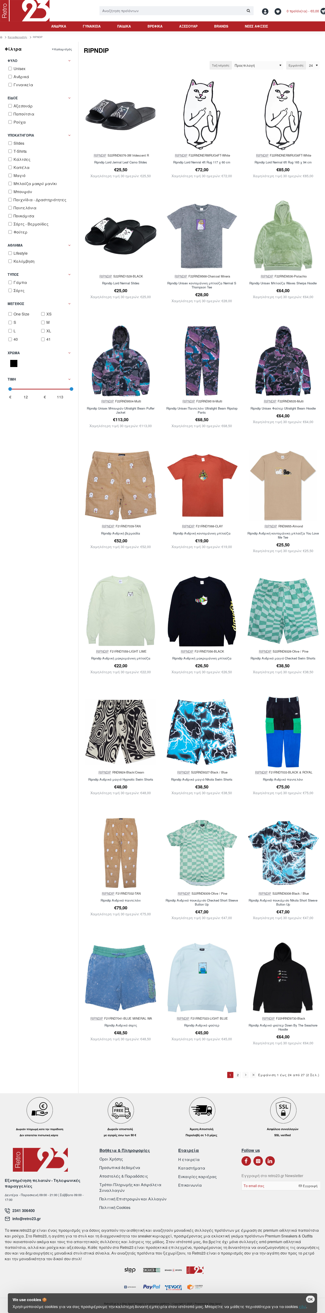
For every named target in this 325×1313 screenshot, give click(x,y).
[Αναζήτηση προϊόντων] (248, 10)
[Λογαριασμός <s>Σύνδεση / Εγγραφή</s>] (266, 11)
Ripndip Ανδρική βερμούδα (120, 533)
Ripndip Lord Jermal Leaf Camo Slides (120, 162)
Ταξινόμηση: (221, 65)
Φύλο (12, 60)
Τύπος (13, 274)
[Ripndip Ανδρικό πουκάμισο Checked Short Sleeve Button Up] (202, 853)
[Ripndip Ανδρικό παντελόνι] (283, 732)
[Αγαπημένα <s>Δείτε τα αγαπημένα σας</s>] (278, 11)
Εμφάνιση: (296, 65)
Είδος (13, 97)
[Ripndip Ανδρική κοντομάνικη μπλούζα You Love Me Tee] (283, 486)
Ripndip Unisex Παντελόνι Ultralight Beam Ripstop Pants (201, 410)
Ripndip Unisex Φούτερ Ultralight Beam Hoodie (283, 408)
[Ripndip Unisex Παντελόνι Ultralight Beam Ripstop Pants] (202, 361)
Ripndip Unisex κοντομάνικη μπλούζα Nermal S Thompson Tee (201, 285)
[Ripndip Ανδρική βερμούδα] (121, 486)
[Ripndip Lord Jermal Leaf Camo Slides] (121, 115)
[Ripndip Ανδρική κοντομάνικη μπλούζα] (202, 486)
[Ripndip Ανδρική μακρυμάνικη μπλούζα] (121, 611)
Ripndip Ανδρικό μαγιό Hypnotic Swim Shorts (120, 780)
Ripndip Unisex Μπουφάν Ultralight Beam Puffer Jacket (120, 410)
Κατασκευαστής (17, 37)
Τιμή (12, 379)
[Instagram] (258, 1161)
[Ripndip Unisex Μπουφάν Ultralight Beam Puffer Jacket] (121, 361)
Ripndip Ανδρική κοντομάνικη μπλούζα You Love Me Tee (283, 535)
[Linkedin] (270, 1161)
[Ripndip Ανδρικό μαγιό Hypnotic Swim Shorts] (121, 732)
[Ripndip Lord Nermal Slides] (121, 236)
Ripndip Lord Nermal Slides (120, 283)
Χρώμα (14, 352)
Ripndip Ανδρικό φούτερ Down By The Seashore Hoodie (283, 1027)
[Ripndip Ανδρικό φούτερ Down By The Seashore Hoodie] (283, 978)
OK (310, 1299)
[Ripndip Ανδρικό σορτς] (121, 978)
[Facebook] (246, 1161)
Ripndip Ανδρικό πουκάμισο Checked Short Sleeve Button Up (202, 902)
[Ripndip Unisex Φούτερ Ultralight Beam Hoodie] (283, 361)
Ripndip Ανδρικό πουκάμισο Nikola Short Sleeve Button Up (283, 902)
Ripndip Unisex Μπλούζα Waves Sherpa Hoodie (283, 283)
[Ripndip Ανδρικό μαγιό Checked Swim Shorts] (283, 611)
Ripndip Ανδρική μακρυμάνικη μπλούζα (120, 658)
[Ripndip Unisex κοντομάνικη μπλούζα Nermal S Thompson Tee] (202, 236)
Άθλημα (15, 245)
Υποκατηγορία (21, 135)
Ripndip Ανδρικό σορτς (120, 1025)
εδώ (302, 1306)
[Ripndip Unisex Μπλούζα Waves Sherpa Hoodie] (283, 236)
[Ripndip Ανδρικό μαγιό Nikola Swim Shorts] (202, 732)
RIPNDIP (100, 155)
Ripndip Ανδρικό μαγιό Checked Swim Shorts (283, 658)
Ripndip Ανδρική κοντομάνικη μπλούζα (202, 533)
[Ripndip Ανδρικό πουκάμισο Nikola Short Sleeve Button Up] (283, 853)
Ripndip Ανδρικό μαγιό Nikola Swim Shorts (201, 780)
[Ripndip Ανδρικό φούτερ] (202, 978)
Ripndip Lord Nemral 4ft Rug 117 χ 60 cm (201, 162)
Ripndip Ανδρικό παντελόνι (283, 780)
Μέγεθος (16, 303)
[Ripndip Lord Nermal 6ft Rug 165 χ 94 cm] (283, 115)
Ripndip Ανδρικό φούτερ (201, 1025)
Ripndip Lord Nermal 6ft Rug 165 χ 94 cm (283, 162)
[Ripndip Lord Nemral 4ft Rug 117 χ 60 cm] (202, 115)
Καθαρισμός (63, 49)
